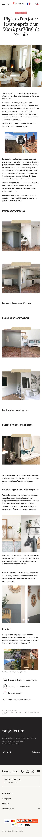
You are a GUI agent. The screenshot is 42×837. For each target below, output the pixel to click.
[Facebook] (22, 772)
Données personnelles (15, 831)
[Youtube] (38, 772)
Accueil (4, 710)
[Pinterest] (33, 772)
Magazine (12, 710)
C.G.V (4, 831)
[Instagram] (27, 772)
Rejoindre (36, 752)
